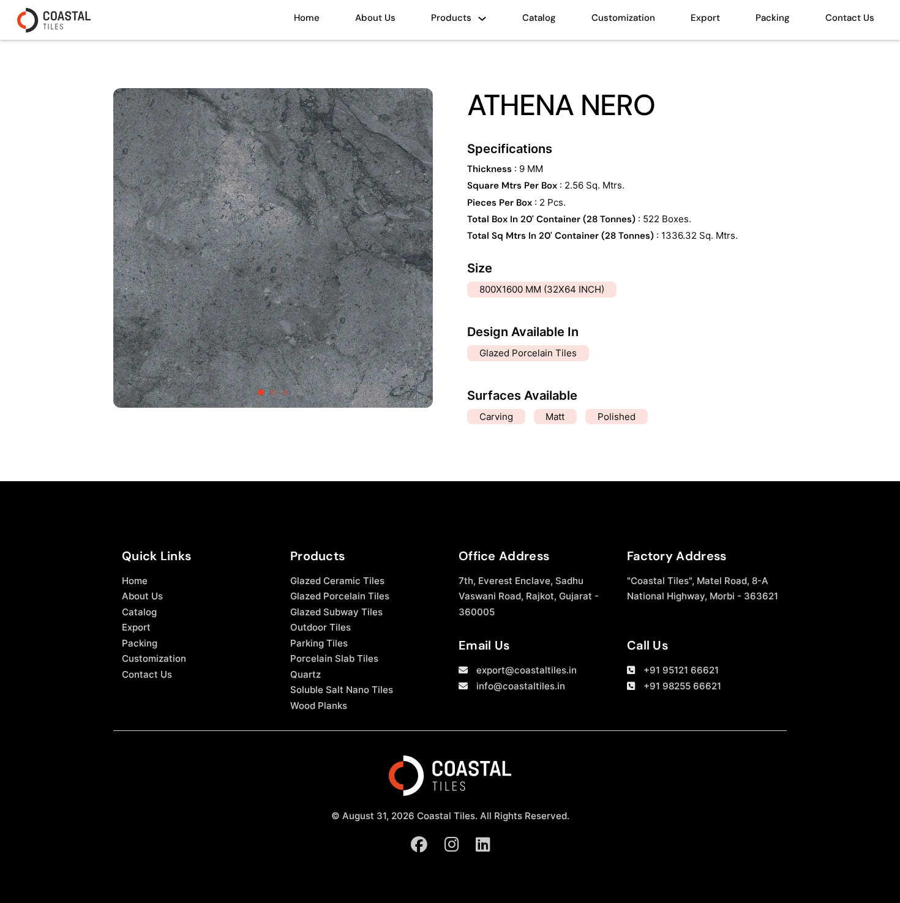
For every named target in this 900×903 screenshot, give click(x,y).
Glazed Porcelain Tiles (339, 596)
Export (705, 18)
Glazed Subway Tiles (336, 612)
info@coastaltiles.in (520, 686)
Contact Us (849, 18)
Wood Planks (318, 705)
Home (307, 18)
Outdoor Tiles (320, 627)
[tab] (261, 392)
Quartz (305, 674)
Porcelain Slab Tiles (334, 658)
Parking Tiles (319, 643)
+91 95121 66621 (681, 670)
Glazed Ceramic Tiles (337, 580)
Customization (623, 18)
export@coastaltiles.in (526, 670)
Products (451, 18)
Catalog (539, 18)
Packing (773, 18)
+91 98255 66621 (682, 686)
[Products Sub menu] (482, 21)
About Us (375, 18)
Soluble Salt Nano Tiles (341, 689)
